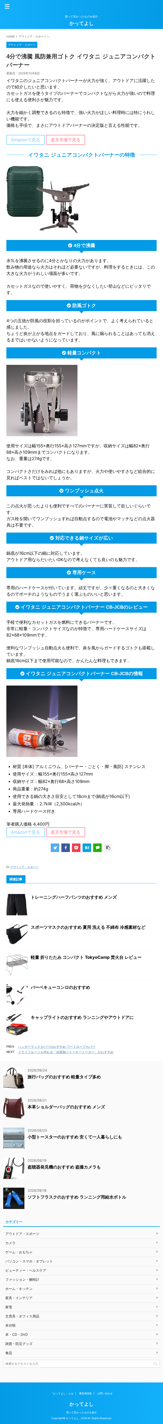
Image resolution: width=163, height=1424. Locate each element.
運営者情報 (85, 1393)
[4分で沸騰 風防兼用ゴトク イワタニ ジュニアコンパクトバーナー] (87, 847)
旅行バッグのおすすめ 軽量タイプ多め (64, 1076)
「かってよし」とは (62, 1393)
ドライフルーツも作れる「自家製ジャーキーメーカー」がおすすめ (66, 1052)
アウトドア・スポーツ (24, 867)
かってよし (81, 23)
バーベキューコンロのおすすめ (60, 987)
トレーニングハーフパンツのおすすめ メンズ (74, 897)
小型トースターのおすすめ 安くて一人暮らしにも (75, 1136)
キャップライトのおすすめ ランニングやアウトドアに (82, 1017)
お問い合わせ (104, 1393)
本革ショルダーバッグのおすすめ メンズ (66, 1106)
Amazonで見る (25, 139)
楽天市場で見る (65, 139)
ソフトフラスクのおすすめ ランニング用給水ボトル (77, 1197)
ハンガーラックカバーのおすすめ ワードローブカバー (56, 1047)
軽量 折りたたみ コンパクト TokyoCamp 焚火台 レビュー (86, 957)
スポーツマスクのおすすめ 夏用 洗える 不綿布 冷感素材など (88, 927)
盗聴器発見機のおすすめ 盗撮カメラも (64, 1167)
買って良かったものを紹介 (81, 1412)
